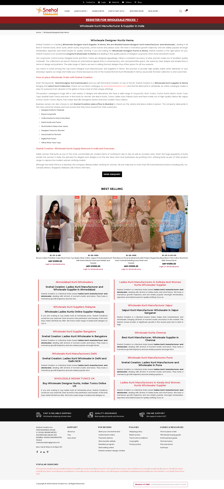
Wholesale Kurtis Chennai (150, 332)
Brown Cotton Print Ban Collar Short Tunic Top (55, 258)
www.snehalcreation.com (115, 86)
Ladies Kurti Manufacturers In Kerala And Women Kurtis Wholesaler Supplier (150, 384)
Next (190, 232)
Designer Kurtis (118, 471)
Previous (34, 232)
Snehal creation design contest (111, 450)
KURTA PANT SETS (116, 11)
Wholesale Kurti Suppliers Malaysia (74, 307)
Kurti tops (164, 447)
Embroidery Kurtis (86, 469)
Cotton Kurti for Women (124, 469)
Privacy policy (135, 444)
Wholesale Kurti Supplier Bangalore (74, 331)
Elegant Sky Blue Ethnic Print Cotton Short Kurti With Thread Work (169, 259)
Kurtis (158, 469)
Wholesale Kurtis (43, 469)
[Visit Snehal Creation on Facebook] (37, 452)
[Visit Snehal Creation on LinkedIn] (44, 452)
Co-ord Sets (168, 471)
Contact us (90, 2)
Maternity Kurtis (141, 471)
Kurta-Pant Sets (155, 471)
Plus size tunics (166, 444)
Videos (128, 2)
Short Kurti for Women (104, 469)
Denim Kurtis (63, 471)
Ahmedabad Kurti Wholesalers (74, 282)
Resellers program (106, 444)
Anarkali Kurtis (57, 469)
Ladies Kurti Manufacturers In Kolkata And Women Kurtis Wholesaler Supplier (150, 283)
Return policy (134, 435)
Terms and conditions (138, 438)
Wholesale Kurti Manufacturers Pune (150, 357)
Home (67, 11)
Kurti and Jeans (88, 471)
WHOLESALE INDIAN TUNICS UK (74, 378)
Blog (140, 2)
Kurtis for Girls (167, 469)
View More (153, 11)
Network (115, 2)
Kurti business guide (168, 438)
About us (71, 431)
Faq (69, 435)
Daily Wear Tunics (103, 471)
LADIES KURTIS (80, 11)
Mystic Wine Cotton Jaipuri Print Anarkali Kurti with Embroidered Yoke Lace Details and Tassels (93, 260)
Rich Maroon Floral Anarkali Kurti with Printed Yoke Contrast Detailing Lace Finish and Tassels (131, 260)
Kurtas (151, 469)
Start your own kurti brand (109, 431)
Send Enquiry (112, 174)
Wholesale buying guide (170, 435)
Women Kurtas (141, 469)
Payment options (105, 438)
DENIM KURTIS (98, 11)
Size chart (71, 438)
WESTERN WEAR (137, 11)
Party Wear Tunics (49, 471)
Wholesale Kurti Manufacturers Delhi (74, 353)
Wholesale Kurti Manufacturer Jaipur (150, 305)
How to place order (168, 431)
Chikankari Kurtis (71, 469)
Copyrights (134, 441)
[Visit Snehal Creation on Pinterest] (48, 452)
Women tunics (166, 441)
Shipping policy (135, 431)
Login (103, 2)
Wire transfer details (107, 441)
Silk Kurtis (129, 471)
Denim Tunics (75, 471)
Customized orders (106, 435)
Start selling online (106, 447)
